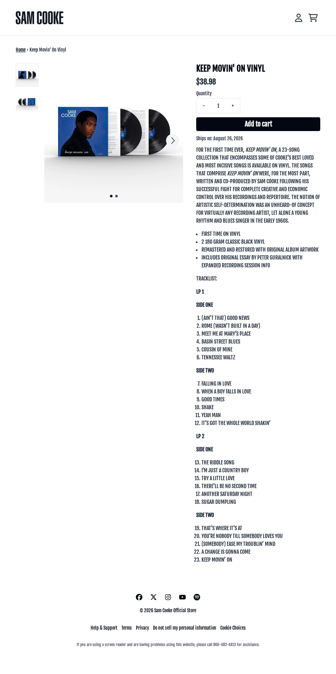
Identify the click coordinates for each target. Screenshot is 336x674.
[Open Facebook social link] (139, 597)
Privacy (142, 628)
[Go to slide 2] (116, 196)
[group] (27, 75)
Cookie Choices (233, 628)
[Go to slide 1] (111, 196)
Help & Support (104, 628)
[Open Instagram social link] (168, 597)
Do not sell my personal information (184, 628)
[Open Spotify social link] (197, 597)
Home (21, 50)
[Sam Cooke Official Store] (39, 17)
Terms (126, 628)
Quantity (204, 93)
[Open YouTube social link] (182, 597)
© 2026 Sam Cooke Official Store (168, 610)
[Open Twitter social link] (153, 597)
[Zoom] (113, 133)
